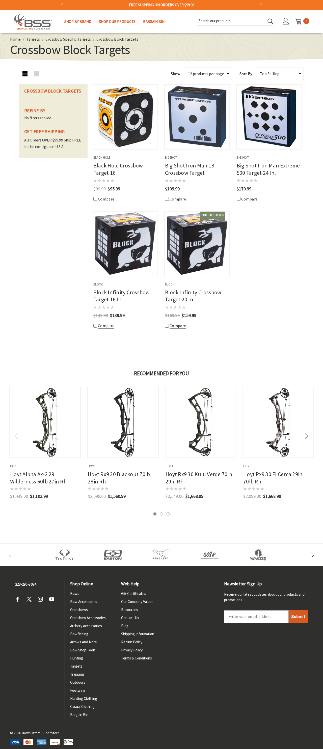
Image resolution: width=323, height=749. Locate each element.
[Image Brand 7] (258, 554)
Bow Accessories (83, 601)
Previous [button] (62, 5)
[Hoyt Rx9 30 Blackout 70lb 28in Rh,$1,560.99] (123, 422)
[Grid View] (25, 74)
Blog (124, 625)
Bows (74, 593)
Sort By (245, 73)
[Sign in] (286, 21)
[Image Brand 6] (210, 554)
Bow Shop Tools (83, 650)
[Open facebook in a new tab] (19, 599)
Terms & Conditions (136, 658)
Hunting (76, 658)
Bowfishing (79, 633)
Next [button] (261, 5)
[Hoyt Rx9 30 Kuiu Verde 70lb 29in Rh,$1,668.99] (200, 422)
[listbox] (280, 74)
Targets (76, 666)
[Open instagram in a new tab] (42, 599)
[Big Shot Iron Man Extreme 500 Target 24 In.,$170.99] (268, 116)
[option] (64, 554)
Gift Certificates (133, 593)
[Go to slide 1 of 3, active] (154, 513)
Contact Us (130, 617)
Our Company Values (137, 601)
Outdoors (77, 682)
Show (175, 73)
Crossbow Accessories (88, 617)
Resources (129, 609)
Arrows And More (83, 642)
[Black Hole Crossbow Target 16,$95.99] (125, 116)
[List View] (36, 74)
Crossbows (79, 609)
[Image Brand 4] (161, 554)
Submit (298, 616)
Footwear (78, 690)
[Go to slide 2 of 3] (161, 513)
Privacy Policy (132, 650)
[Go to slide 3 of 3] (168, 513)
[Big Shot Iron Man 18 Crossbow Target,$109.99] (197, 116)
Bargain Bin (79, 714)
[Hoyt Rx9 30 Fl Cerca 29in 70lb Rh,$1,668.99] (278, 422)
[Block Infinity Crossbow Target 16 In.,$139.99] (125, 243)
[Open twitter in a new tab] (30, 599)
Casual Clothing (82, 706)
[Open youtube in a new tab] (53, 599)
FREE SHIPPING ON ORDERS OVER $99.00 (161, 5)
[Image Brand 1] (64, 554)
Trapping (77, 674)
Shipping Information (137, 633)
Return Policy (131, 642)
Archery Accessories (86, 625)
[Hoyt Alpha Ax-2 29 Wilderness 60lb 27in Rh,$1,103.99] (45, 422)
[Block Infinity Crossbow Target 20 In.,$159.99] (197, 243)
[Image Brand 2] (113, 554)
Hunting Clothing (83, 698)
